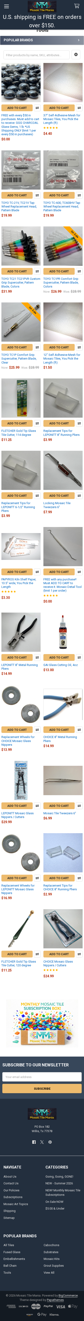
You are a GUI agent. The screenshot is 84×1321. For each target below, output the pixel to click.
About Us (10, 1176)
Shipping (10, 1211)
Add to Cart (17, 108)
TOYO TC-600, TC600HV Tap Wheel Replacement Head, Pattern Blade (61, 206)
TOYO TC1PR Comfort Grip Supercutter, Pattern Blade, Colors (61, 282)
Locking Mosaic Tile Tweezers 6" (56, 505)
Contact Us (11, 1183)
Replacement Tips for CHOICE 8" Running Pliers (60, 887)
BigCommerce (68, 1295)
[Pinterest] (50, 1142)
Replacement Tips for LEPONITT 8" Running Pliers (61, 432)
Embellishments (14, 1259)
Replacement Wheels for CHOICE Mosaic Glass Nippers (18, 740)
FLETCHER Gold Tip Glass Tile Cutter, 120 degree (18, 963)
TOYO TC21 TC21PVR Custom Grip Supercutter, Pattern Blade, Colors (20, 282)
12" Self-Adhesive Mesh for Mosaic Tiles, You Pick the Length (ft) (61, 358)
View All (49, 1272)
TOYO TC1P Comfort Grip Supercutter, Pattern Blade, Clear (19, 358)
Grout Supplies (54, 1265)
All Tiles (9, 1245)
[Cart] (77, 6)
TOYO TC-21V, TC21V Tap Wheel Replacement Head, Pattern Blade (19, 206)
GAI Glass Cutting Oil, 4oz (60, 665)
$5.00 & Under (55, 1208)
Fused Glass (12, 1252)
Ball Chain (10, 1265)
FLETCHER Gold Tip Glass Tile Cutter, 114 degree (18, 432)
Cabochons (51, 1245)
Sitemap (9, 1218)
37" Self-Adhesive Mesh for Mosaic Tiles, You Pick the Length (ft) (61, 119)
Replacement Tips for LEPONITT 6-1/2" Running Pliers (18, 507)
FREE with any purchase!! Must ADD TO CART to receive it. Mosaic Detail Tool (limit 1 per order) (62, 585)
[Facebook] (34, 1142)
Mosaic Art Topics (16, 1204)
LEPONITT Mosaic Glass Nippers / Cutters (17, 815)
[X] (41, 1142)
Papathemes (55, 1300)
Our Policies (11, 1190)
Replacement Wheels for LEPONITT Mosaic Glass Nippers (18, 889)
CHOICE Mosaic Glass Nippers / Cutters (58, 963)
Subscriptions (13, 1197)
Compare (37, 107)
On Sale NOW (54, 1201)
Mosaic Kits (52, 1259)
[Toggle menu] (6, 6)
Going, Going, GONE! (59, 1176)
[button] (76, 54)
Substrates (51, 1252)
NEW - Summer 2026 (59, 1183)
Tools (7, 1272)
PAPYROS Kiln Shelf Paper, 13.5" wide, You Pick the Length (18, 583)
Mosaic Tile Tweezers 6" (59, 813)
